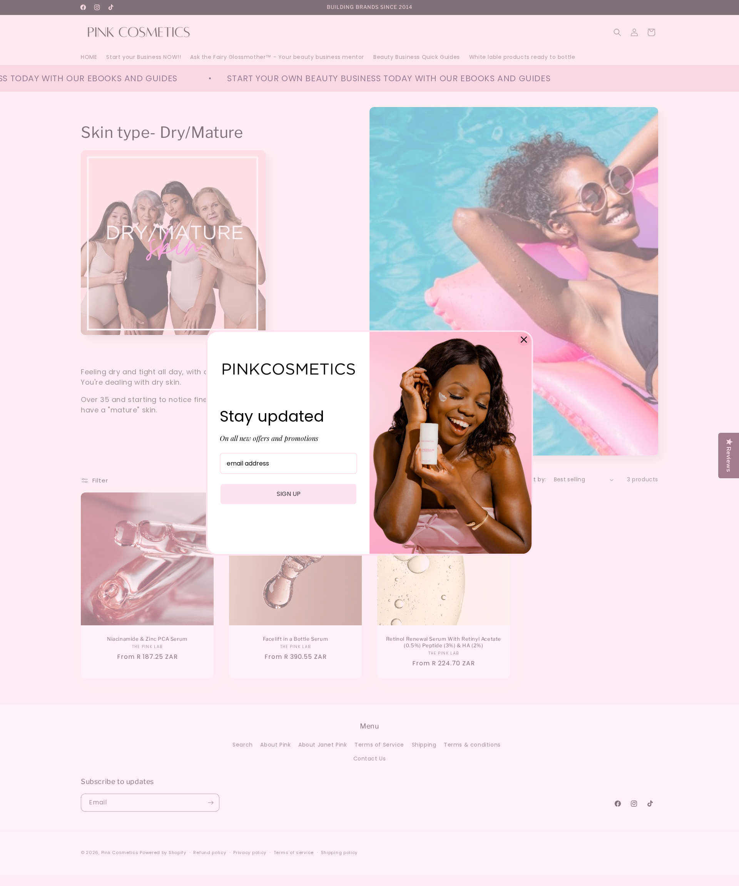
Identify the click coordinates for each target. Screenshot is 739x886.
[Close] (524, 339)
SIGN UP (289, 493)
